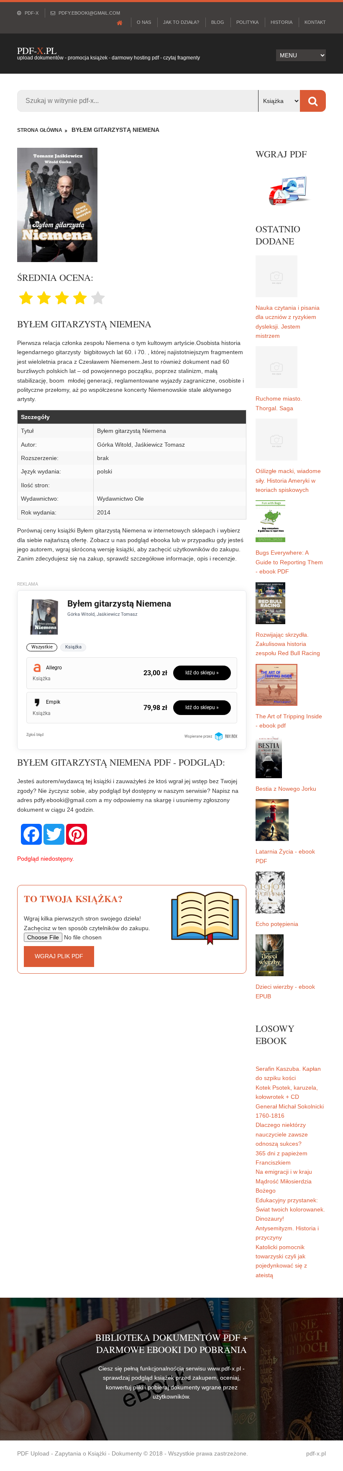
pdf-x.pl (316, 1453)
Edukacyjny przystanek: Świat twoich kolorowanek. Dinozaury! (290, 1209)
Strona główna (39, 130)
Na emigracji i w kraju (284, 1171)
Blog (217, 22)
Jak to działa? (181, 22)
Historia (281, 22)
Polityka (247, 22)
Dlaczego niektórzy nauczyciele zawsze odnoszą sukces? (282, 1134)
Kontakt (315, 22)
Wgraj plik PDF (59, 956)
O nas (144, 22)
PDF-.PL (36, 50)
